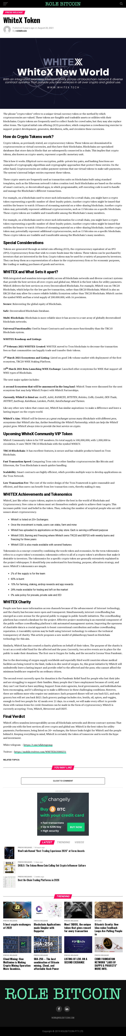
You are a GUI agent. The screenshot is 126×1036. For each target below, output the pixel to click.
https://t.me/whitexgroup (38, 744)
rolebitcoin (21, 31)
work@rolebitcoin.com (62, 1017)
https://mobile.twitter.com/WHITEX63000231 (40, 751)
